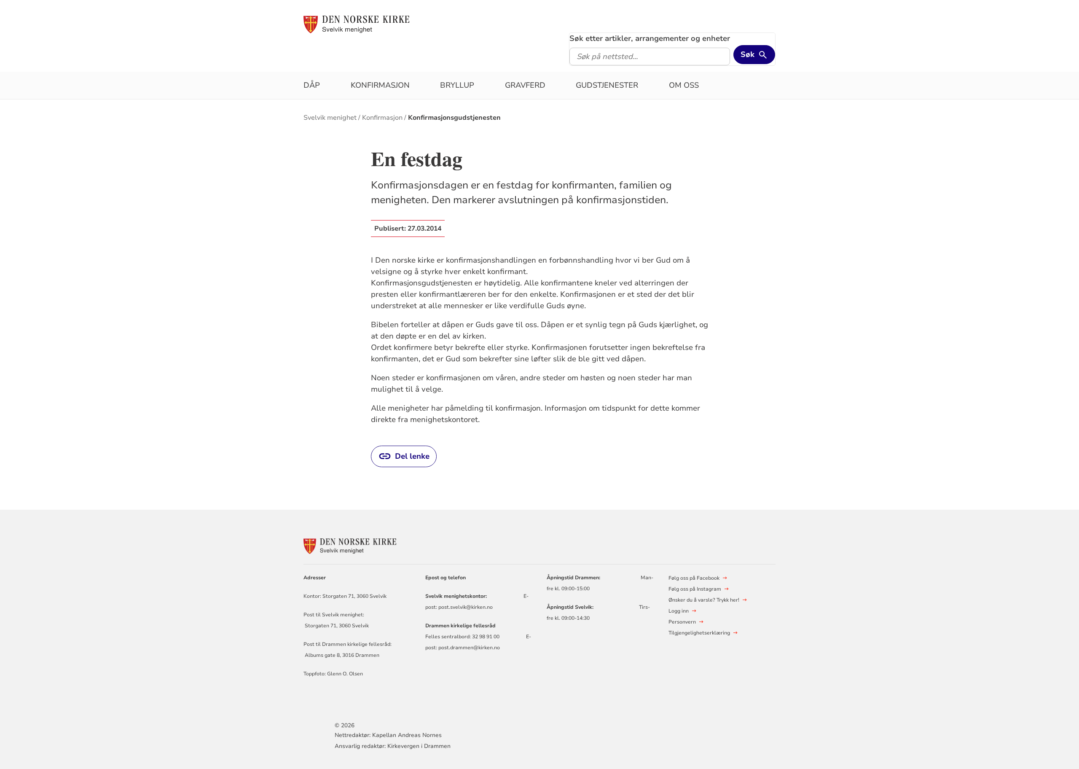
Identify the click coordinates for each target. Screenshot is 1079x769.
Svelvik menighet (330, 117)
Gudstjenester (607, 85)
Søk (747, 54)
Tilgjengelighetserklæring (699, 632)
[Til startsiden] (356, 24)
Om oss (684, 85)
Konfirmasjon (380, 85)
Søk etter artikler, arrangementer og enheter (649, 38)
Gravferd (525, 85)
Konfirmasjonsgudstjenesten (454, 117)
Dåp (311, 85)
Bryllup (457, 85)
